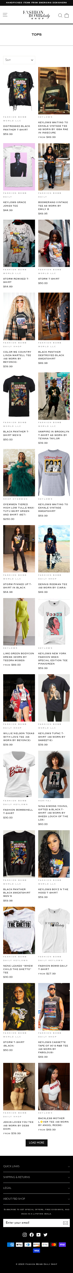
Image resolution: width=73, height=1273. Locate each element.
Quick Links (11, 1166)
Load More (36, 1143)
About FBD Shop (14, 1199)
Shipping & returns (16, 1177)
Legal (7, 1188)
